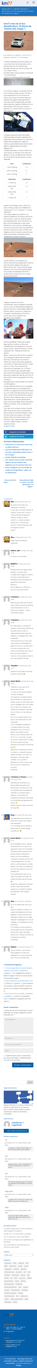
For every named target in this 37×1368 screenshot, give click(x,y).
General (23, 1275)
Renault (20, 1293)
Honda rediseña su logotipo (15, 457)
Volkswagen (8, 1302)
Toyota (6, 1299)
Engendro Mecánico (20, 9)
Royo (13, 815)
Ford (29, 1272)
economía (19, 1272)
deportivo (23, 1269)
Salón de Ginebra (9, 1296)
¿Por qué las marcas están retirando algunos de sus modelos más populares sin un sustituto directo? (18, 462)
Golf (28, 1275)
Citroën (20, 1266)
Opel (20, 1287)
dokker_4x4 (15, 550)
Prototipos (25, 1290)
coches (26, 1266)
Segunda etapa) (9, 426)
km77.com (12, 1359)
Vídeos (15, 1302)
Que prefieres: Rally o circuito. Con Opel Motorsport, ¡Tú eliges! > (26, 483)
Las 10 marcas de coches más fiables (16, 1237)
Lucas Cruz (22, 1278)
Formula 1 (7, 1275)
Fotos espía (15, 1275)
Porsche (7, 1290)
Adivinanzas (8, 1263)
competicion (8, 1269)
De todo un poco (9, 1272)
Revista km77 (7, 9)
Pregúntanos (10, 1331)
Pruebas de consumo (10, 1293)
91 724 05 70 (20, 1340)
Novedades (19, 1284)
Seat (17, 1296)
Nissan (17, 1281)
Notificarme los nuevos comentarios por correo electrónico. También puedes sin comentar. (17, 1058)
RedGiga (18, 1365)
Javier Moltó (15, 681)
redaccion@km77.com (13, 1345)
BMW (6, 1266)
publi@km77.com (11, 1346)
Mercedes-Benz (9, 1281)
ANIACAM (21, 1263)
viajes (26, 1299)
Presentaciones (15, 1290)
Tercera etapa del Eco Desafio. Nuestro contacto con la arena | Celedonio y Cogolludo (18, 970)
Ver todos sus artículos (17, 1131)
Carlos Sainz (12, 1266)
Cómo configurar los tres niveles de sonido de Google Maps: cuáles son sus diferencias (18, 470)
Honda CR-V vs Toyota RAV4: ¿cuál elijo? (17, 1234)
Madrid (29, 1278)
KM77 (15, 1278)
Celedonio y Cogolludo (13, 55)
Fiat (25, 1272)
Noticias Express (9, 1284)
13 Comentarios (23, 57)
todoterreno (24, 1296)
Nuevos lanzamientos (11, 1287)
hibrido (7, 1278)
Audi (27, 1263)
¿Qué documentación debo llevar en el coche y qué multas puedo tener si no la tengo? (18, 452)
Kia (11, 1278)
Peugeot (25, 1287)
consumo (16, 1269)
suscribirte (7, 1060)
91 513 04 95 (17, 1342)
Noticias (23, 1281)
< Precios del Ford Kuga (10, 481)
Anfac (14, 1263)
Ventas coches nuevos (16, 1299)
